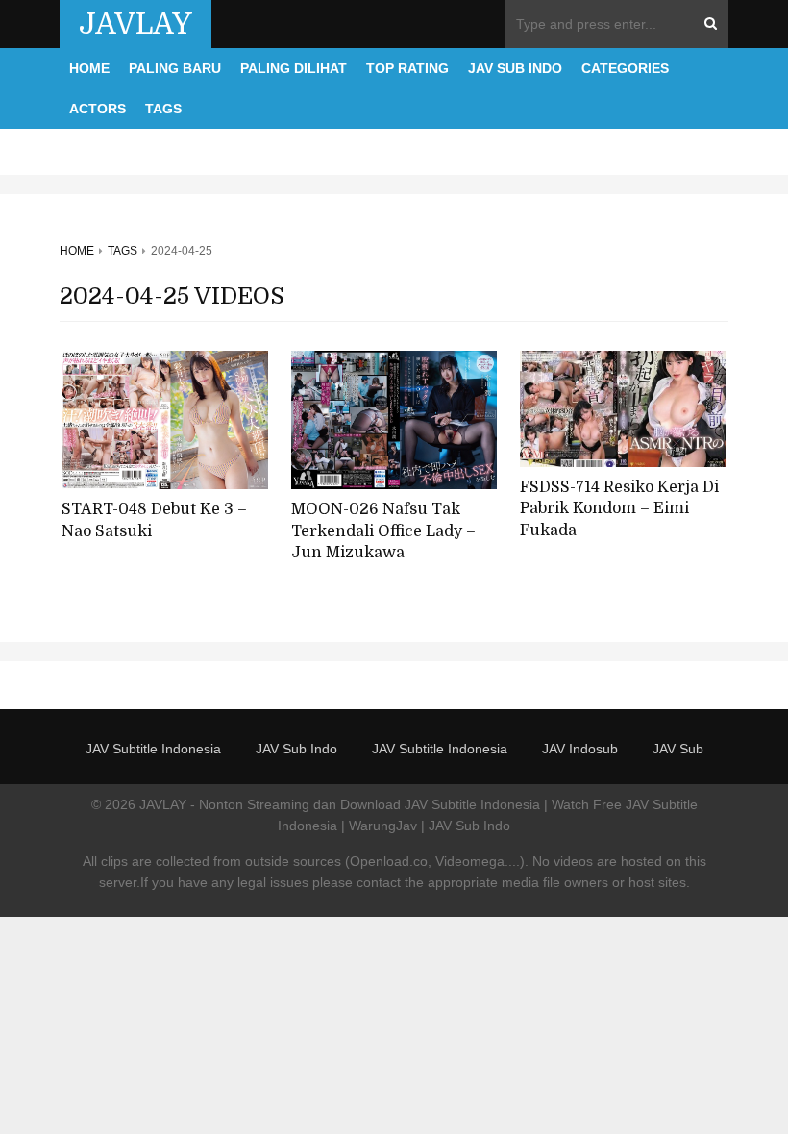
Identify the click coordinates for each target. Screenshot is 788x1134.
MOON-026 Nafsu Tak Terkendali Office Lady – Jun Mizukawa (383, 531)
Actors (97, 108)
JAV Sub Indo (515, 68)
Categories (625, 68)
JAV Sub (678, 748)
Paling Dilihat (293, 68)
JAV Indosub (580, 748)
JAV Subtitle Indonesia (153, 748)
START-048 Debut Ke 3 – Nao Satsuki (154, 520)
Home (89, 68)
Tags (163, 108)
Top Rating (407, 68)
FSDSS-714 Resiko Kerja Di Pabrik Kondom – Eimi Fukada (619, 509)
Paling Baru (175, 68)
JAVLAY (135, 24)
